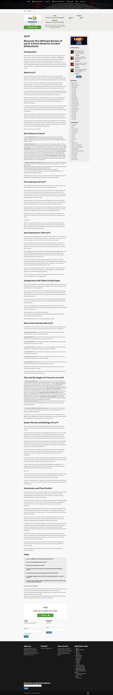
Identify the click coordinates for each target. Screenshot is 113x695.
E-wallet (47, 1)
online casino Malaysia (76, 145)
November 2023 (75, 105)
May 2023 (74, 117)
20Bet (77, 651)
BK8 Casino (78, 659)
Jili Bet (73, 135)
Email (47, 627)
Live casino (74, 139)
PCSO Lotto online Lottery (77, 151)
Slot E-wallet (70, 1)
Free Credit (74, 133)
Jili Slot (73, 137)
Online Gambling (75, 149)
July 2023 (74, 113)
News (73, 141)
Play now (31, 27)
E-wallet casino (75, 131)
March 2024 (74, 97)
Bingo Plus (74, 125)
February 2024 (75, 99)
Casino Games (75, 129)
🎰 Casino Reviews (37, 1)
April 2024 (74, 95)
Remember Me (28, 633)
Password (26, 628)
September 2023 (75, 109)
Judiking (78, 661)
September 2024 (75, 85)
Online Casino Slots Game (77, 147)
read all (79, 76)
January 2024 (75, 101)
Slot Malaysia (74, 155)
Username (48, 622)
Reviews (30, 11)
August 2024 (74, 87)
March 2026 (74, 83)
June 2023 (74, 115)
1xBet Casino (79, 656)
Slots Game (74, 157)
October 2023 (75, 107)
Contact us (83, 1)
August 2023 (74, 111)
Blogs (73, 127)
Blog (77, 1)
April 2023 (74, 119)
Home (28, 1)
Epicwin (77, 652)
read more (77, 55)
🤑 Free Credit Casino (58, 1)
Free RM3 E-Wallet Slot (81, 673)
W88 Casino (78, 658)
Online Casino (75, 143)
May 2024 (74, 93)
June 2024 (74, 91)
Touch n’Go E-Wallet (80, 666)
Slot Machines (75, 153)
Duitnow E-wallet (80, 665)
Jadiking (78, 654)
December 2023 (75, 103)
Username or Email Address (30, 623)
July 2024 (74, 89)
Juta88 (77, 662)
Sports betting (75, 159)
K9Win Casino (79, 655)
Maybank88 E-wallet (80, 668)
